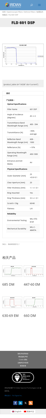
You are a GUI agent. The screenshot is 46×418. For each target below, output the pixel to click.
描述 (8, 93)
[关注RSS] (31, 403)
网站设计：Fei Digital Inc (13, 395)
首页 (4, 12)
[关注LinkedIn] (20, 403)
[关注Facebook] (15, 403)
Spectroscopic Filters (15, 12)
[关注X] (26, 403)
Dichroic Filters (29, 12)
